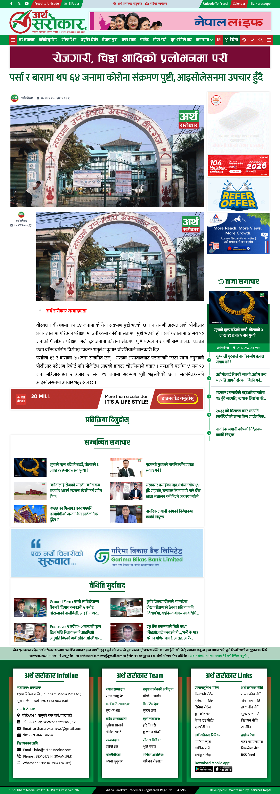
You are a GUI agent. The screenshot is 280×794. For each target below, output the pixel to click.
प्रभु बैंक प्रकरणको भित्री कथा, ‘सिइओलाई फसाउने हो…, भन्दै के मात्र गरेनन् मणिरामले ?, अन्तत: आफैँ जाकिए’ (172, 632)
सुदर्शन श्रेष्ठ (113, 711)
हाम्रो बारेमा (248, 735)
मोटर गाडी (159, 40)
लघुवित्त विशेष (89, 40)
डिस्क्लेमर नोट (250, 748)
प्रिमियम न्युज (203, 742)
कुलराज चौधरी (152, 732)
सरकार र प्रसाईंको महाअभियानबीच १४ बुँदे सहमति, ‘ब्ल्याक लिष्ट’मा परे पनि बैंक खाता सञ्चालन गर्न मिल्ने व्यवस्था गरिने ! (173, 490)
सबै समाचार (27, 40)
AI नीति (246, 727)
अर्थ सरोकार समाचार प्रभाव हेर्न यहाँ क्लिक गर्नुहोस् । (220, 656)
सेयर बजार (129, 40)
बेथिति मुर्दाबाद (48, 40)
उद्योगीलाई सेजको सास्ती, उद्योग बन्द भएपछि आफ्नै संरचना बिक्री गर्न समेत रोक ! (76, 490)
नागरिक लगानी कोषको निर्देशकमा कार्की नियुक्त (169, 514)
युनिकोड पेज (202, 714)
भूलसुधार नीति (250, 714)
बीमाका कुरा (109, 40)
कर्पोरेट (144, 40)
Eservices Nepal (260, 790)
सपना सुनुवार (114, 761)
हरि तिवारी (149, 725)
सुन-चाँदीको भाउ (181, 40)
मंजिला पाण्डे (113, 732)
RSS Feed (248, 755)
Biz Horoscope (260, 4)
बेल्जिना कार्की (152, 696)
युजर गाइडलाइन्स (252, 742)
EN (219, 40)
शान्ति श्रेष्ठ (112, 747)
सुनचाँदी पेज (202, 727)
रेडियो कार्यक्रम (158, 4)
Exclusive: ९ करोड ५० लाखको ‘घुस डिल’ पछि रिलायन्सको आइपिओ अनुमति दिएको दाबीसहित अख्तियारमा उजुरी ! (76, 632)
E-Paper (74, 4)
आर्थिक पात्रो (202, 748)
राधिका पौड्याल (152, 761)
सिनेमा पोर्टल (203, 707)
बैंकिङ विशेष (68, 40)
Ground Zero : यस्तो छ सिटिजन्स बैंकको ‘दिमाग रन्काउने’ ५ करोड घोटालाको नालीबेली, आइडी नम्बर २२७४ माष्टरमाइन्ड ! (74, 607)
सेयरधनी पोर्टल (204, 694)
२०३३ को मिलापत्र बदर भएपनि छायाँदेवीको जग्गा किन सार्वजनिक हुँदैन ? (74, 514)
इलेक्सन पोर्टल (204, 701)
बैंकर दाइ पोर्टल (204, 720)
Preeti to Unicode (46, 4)
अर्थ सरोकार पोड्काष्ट (130, 4)
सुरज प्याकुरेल (114, 696)
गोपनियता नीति (250, 701)
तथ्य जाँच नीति (250, 707)
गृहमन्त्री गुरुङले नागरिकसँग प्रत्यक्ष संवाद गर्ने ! (170, 467)
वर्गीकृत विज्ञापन (205, 755)
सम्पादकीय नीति (251, 694)
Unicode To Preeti (215, 4)
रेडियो (234, 40)
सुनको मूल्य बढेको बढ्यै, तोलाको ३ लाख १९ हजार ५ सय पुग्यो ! (74, 467)
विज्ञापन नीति (249, 720)
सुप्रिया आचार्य (114, 725)
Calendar (239, 4)
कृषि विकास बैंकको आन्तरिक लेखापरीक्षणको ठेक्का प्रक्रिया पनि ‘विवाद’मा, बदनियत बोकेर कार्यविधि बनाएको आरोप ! (171, 607)
